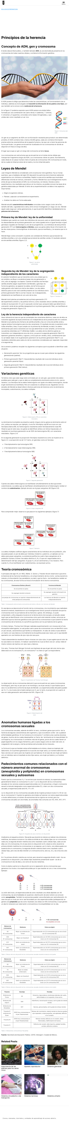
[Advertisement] (34, 22)
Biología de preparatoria (9, 9)
